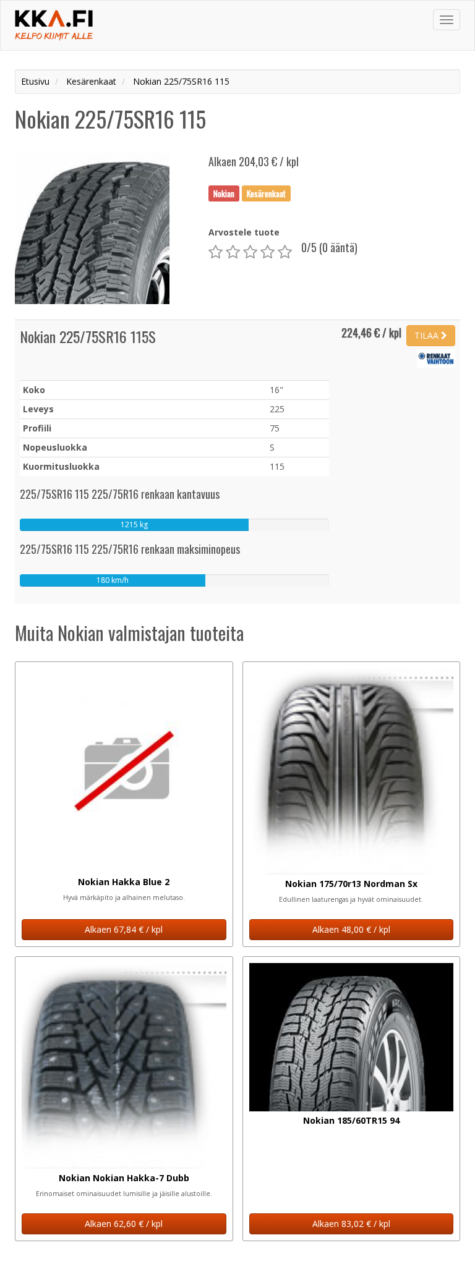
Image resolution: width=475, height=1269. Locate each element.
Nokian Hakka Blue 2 (123, 882)
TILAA (427, 335)
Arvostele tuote (244, 232)
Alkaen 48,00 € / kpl (351, 929)
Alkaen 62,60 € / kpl (124, 1223)
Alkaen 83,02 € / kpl (351, 1223)
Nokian (223, 193)
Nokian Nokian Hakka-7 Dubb (124, 1178)
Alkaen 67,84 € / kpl (124, 929)
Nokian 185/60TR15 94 (351, 1120)
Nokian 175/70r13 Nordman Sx (351, 883)
